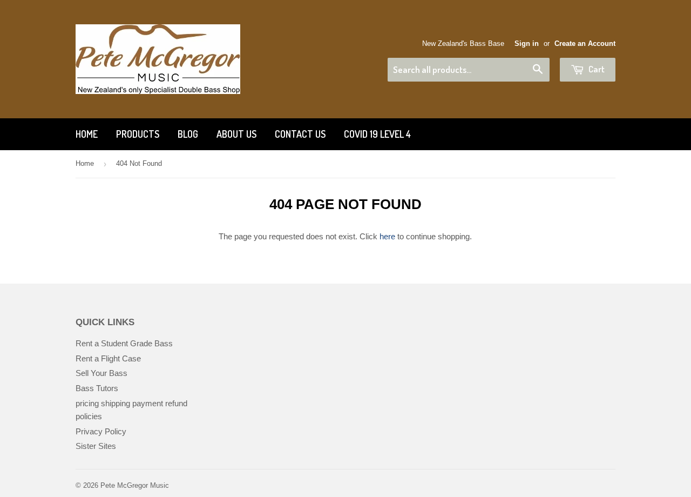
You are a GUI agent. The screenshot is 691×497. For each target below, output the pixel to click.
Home (87, 134)
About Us (236, 134)
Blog (188, 134)
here (387, 236)
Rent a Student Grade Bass (124, 343)
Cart (596, 69)
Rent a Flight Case (108, 358)
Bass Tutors (97, 388)
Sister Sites (96, 446)
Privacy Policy (101, 431)
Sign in (526, 43)
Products (137, 134)
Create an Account (584, 43)
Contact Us (300, 134)
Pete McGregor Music (134, 485)
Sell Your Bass (101, 373)
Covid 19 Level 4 (377, 134)
